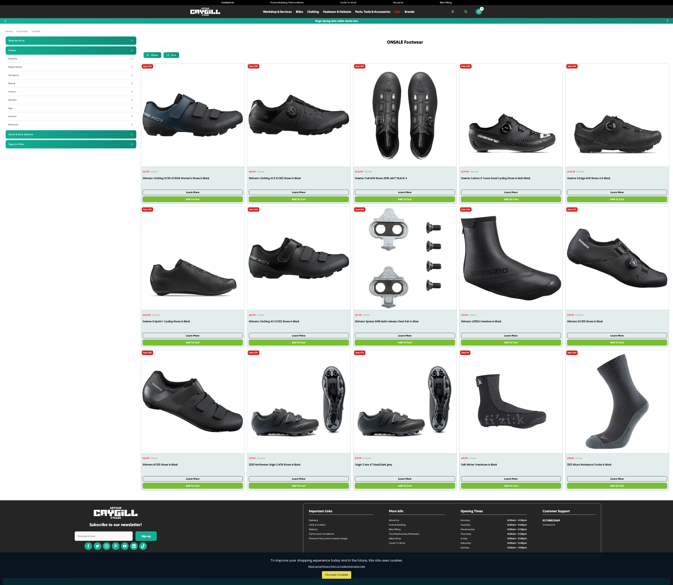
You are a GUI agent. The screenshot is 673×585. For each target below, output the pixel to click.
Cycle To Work (397, 543)
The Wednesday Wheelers (404, 534)
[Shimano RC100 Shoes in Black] (192, 401)
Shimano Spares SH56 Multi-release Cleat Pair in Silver (387, 321)
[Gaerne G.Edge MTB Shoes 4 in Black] (617, 115)
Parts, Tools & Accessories (372, 11)
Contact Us (549, 524)
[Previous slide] (5, 21)
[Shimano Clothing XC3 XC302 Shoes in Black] (299, 115)
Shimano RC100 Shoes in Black (160, 464)
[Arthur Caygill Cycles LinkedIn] (134, 546)
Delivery (313, 520)
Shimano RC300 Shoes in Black (585, 321)
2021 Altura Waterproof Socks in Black (589, 464)
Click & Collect (317, 524)
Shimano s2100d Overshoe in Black (481, 321)
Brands (409, 11)
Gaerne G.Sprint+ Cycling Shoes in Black (166, 321)
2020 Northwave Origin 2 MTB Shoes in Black (274, 464)
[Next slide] (667, 21)
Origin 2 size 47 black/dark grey (373, 464)
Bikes (299, 11)
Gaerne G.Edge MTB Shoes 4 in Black (588, 178)
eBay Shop (395, 538)
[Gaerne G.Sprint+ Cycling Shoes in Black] (192, 258)
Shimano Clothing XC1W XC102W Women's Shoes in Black (176, 178)
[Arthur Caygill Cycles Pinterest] (116, 546)
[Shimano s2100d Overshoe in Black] (511, 258)
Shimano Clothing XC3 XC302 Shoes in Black (275, 178)
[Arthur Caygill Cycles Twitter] (97, 546)
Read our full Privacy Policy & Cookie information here (336, 567)
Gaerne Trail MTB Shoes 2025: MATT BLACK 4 (381, 178)
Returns (313, 529)
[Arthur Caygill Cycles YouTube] (125, 546)
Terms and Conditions (321, 534)
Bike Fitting (395, 529)
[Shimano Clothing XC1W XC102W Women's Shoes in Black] (192, 115)
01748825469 (551, 520)
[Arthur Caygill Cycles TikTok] (143, 546)
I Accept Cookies (336, 575)
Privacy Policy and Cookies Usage (328, 538)
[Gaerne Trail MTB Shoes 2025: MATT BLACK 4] (405, 115)
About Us (394, 520)
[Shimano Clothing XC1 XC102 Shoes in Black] (299, 258)
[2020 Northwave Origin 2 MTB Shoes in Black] (299, 401)
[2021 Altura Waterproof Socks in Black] (617, 401)
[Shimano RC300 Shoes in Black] (617, 258)
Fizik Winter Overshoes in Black (479, 464)
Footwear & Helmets (337, 11)
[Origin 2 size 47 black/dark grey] (405, 401)
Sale (397, 11)
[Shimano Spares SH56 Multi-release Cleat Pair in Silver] (405, 258)
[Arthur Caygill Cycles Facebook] (88, 546)
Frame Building (397, 524)
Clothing (313, 11)
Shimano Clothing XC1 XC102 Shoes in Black (274, 321)
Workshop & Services (277, 11)
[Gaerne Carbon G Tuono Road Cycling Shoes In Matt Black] (511, 115)
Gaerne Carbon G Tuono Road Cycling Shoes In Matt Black (495, 178)
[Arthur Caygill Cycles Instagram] (106, 546)
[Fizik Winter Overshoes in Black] (511, 401)
